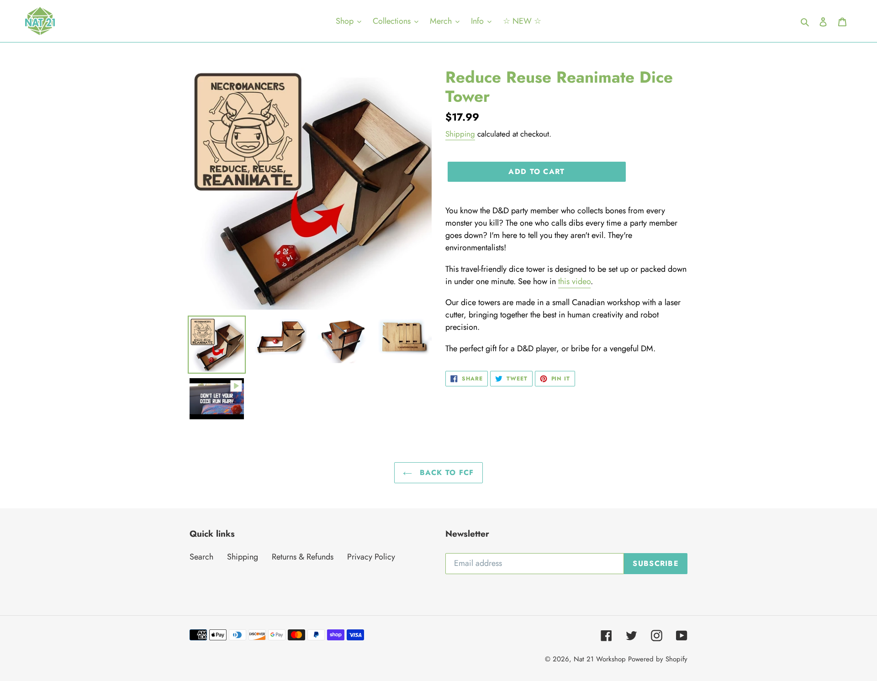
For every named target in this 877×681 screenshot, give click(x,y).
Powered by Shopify (657, 659)
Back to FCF (445, 472)
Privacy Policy (371, 557)
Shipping (460, 133)
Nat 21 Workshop (600, 659)
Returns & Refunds (302, 557)
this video (574, 281)
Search (201, 557)
